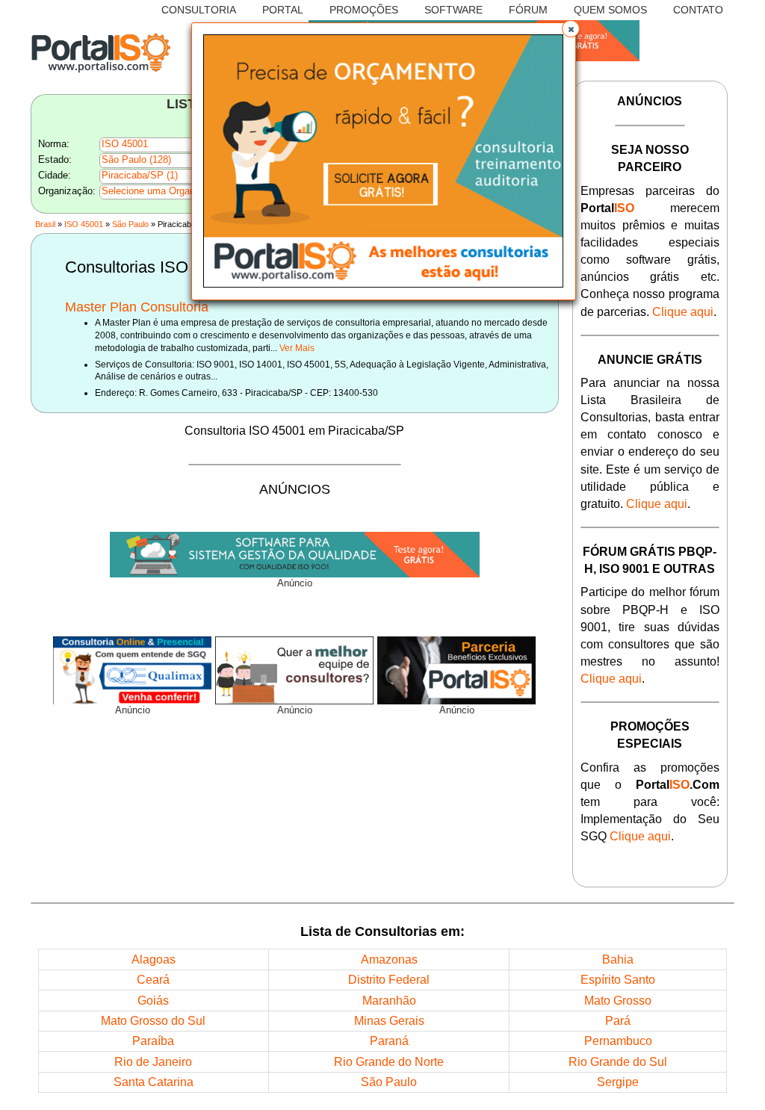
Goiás (153, 1000)
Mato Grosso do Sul (153, 1020)
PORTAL (282, 10)
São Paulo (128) (136, 160)
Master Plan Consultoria (136, 307)
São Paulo (130, 224)
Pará (618, 1020)
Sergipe (618, 1081)
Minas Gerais (389, 1020)
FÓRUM (528, 10)
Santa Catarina (153, 1081)
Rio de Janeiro (153, 1061)
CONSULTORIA (198, 10)
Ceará (153, 979)
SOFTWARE (453, 10)
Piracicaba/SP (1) (140, 175)
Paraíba (153, 1040)
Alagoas (153, 959)
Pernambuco (618, 1040)
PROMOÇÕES (363, 10)
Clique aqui (682, 311)
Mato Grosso (617, 1000)
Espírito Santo (617, 979)
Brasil (45, 224)
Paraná (389, 1040)
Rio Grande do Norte (389, 1061)
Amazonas (389, 959)
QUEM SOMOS (610, 10)
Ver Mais (297, 348)
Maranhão (389, 1000)
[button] (571, 29)
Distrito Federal (389, 979)
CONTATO (698, 10)
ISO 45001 (83, 224)
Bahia (618, 959)
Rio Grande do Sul (618, 1061)
